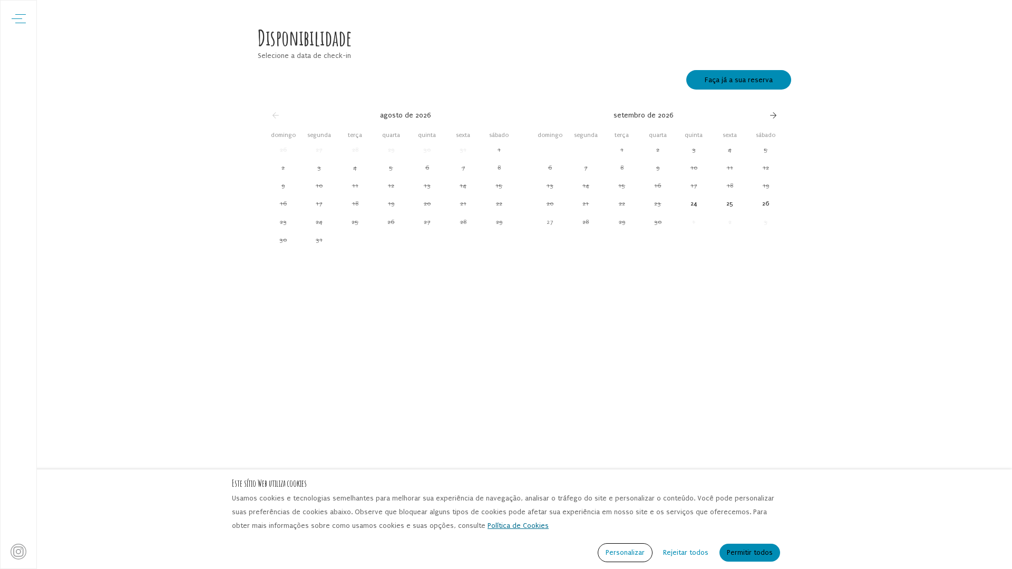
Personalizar (625, 552)
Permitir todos (750, 552)
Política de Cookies (518, 525)
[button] (283, 149)
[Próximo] (773, 115)
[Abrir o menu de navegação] (19, 19)
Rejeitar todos (685, 552)
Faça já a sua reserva (739, 80)
